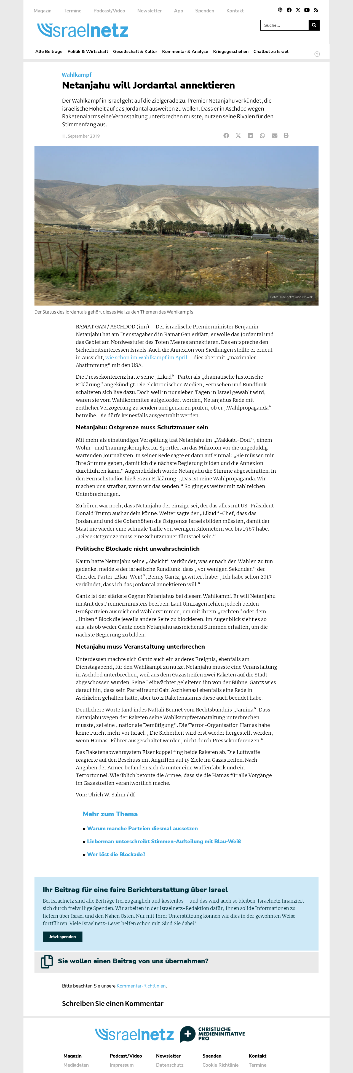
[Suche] (314, 25)
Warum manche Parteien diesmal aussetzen (142, 828)
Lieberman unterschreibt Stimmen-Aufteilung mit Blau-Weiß (164, 841)
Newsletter (149, 11)
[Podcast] (280, 10)
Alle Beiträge (49, 51)
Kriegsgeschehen (230, 51)
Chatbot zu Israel (270, 51)
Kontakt (235, 11)
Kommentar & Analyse (185, 51)
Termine (72, 11)
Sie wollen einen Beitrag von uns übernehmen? (133, 961)
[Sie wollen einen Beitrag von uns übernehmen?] (47, 961)
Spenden (204, 11)
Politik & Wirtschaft (88, 51)
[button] (226, 135)
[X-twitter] (298, 10)
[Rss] (316, 10)
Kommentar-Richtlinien (141, 986)
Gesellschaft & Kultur (135, 51)
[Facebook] (289, 10)
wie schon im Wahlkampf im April (146, 358)
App (178, 11)
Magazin (43, 11)
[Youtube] (307, 10)
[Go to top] (317, 56)
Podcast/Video (109, 11)
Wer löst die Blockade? (116, 854)
